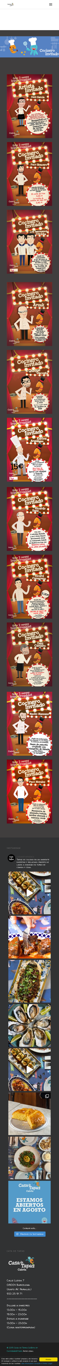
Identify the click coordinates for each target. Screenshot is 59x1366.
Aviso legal (28, 1351)
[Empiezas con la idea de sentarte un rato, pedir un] (29, 893)
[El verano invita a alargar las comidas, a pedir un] (29, 1202)
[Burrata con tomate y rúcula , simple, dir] (29, 1158)
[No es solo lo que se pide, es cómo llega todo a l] (29, 1069)
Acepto (48, 1359)
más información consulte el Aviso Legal (36, 1363)
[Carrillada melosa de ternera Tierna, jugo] (29, 937)
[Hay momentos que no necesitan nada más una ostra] (29, 1025)
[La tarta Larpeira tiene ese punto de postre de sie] (29, 1113)
